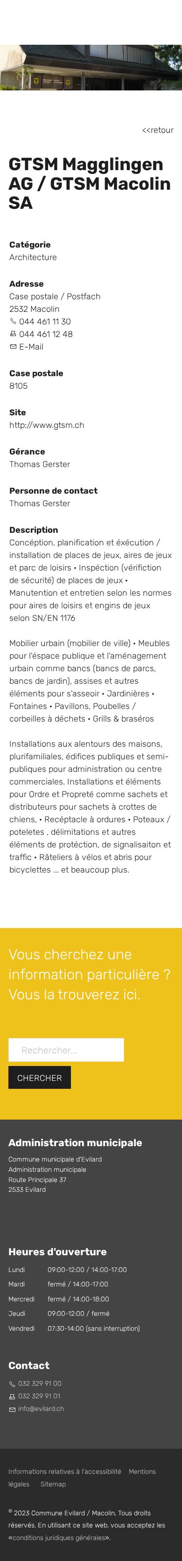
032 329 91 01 (39, 1396)
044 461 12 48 (46, 334)
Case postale (36, 373)
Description (33, 530)
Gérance (27, 452)
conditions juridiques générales (59, 1538)
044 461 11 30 (45, 322)
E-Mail (31, 347)
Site (17, 412)
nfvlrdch (42, 1409)
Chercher (39, 1078)
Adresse (26, 284)
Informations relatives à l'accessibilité (64, 1472)
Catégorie (30, 245)
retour (162, 130)
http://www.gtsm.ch (46, 425)
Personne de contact (53, 491)
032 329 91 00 (40, 1384)
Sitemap (53, 1484)
